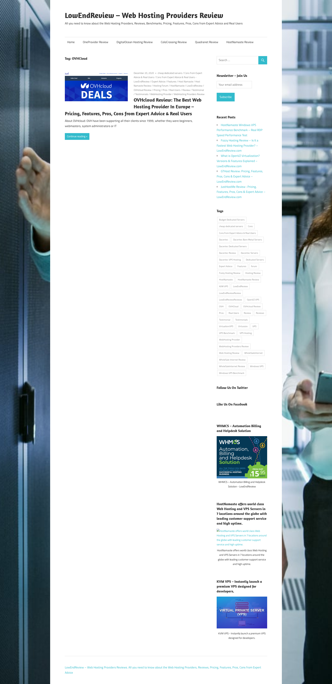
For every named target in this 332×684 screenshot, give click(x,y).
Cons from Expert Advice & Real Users (237, 233)
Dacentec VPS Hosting (230, 259)
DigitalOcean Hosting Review (135, 42)
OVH (221, 306)
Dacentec (223, 239)
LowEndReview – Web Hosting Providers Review (144, 15)
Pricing (157, 90)
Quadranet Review (206, 42)
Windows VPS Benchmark (231, 373)
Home (71, 42)
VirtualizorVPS (226, 326)
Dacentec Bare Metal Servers (247, 239)
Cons (250, 226)
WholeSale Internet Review (232, 359)
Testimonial (198, 90)
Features (171, 81)
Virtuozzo (243, 326)
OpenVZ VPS (253, 299)
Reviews (260, 313)
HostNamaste (177, 85)
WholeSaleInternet (253, 353)
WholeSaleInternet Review (232, 366)
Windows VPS (257, 366)
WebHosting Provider (161, 94)
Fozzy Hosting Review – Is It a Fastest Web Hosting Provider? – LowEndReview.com (237, 145)
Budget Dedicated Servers (232, 219)
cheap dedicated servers (170, 73)
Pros (165, 90)
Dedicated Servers (255, 259)
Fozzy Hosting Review (229, 273)
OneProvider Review (95, 42)
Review (186, 90)
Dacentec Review (227, 253)
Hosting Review (253, 273)
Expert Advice (158, 81)
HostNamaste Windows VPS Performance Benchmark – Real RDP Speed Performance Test (239, 130)
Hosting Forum (160, 85)
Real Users (174, 90)
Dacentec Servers (249, 253)
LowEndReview (194, 85)
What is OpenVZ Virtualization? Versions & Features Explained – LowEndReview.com (238, 161)
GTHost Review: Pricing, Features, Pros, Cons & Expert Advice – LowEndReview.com (240, 176)
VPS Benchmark (227, 333)
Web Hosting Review (229, 353)
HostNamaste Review (239, 42)
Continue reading (76, 136)
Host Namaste (185, 81)
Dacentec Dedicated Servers (233, 246)
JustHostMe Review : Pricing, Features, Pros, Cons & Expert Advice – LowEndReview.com (241, 191)
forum (254, 266)
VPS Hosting (246, 333)
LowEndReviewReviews (230, 299)
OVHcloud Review (142, 90)
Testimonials (141, 94)
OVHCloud (233, 306)
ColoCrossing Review (174, 42)
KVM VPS (223, 286)
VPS (254, 326)
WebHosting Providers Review (189, 94)
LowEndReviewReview (230, 293)
